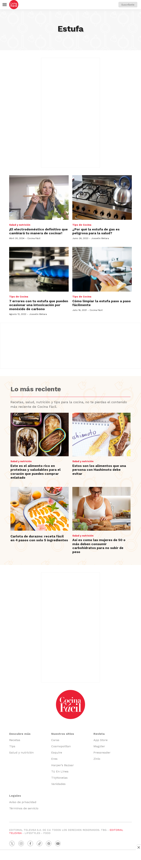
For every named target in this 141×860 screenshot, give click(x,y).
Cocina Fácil (33, 238)
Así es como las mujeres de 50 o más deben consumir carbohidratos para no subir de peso (98, 546)
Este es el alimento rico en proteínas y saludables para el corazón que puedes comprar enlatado (35, 472)
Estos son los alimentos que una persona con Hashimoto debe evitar (99, 470)
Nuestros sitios (62, 734)
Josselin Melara (100, 238)
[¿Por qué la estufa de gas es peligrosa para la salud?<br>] (102, 197)
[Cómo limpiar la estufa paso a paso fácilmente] (102, 269)
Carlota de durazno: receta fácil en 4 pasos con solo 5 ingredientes (39, 538)
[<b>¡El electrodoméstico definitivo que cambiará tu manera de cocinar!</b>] (39, 197)
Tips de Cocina (81, 224)
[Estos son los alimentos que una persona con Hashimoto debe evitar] (101, 434)
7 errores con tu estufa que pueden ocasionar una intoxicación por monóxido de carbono (38, 305)
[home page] (13, 4)
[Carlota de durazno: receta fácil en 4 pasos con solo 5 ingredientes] (39, 509)
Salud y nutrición (19, 224)
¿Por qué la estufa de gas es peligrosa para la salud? (96, 231)
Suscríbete (127, 4)
